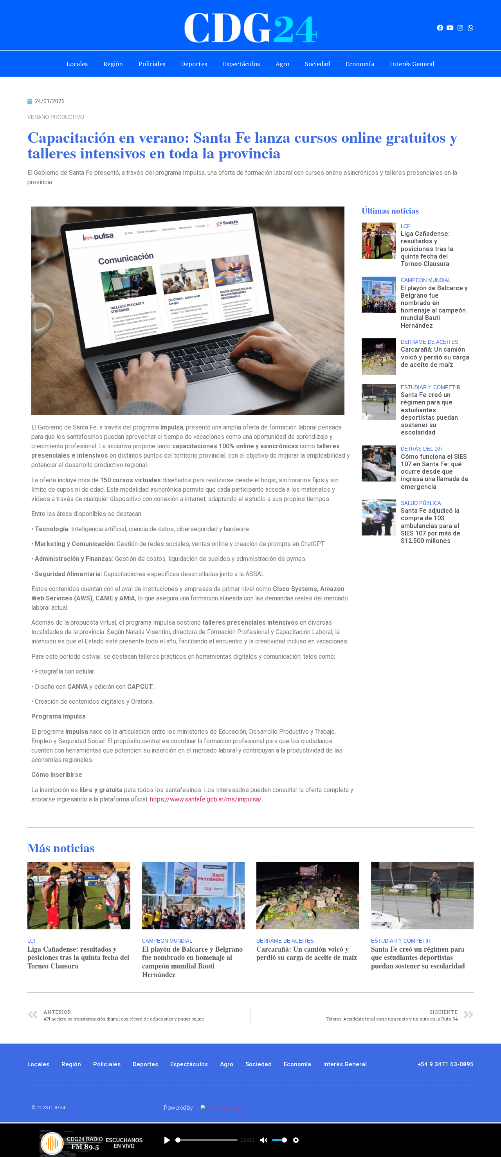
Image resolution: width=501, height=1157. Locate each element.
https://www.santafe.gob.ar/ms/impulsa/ (206, 799)
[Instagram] (460, 28)
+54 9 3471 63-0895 (445, 1064)
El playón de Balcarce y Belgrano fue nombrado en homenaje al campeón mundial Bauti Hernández (434, 306)
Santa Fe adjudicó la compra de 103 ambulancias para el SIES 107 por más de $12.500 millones (430, 525)
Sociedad (317, 63)
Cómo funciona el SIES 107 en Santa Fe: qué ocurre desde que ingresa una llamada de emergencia (435, 471)
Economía (360, 63)
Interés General (412, 63)
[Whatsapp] (470, 28)
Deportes (194, 63)
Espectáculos (241, 63)
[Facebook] (440, 28)
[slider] (206, 1140)
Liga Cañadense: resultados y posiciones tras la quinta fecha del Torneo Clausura (427, 249)
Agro (282, 63)
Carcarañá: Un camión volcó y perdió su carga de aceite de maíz (435, 357)
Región (113, 63)
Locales (77, 63)
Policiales (152, 63)
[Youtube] (450, 28)
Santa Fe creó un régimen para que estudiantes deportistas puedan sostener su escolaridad (429, 413)
